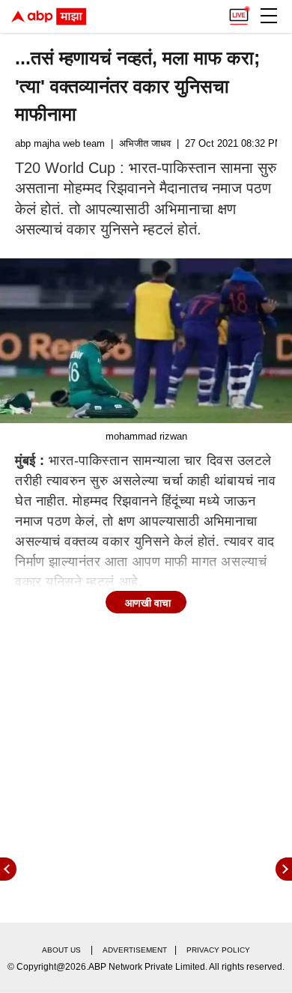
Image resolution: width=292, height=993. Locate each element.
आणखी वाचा (148, 603)
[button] (269, 15)
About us (61, 950)
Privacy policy (218, 950)
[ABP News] (284, 869)
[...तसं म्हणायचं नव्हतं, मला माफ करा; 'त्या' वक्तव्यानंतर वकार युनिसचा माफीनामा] (146, 340)
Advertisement (135, 950)
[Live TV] (239, 12)
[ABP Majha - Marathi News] (48, 16)
